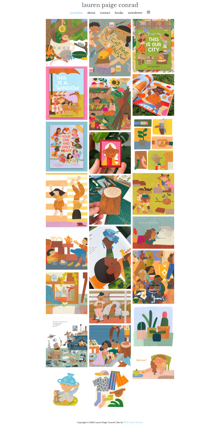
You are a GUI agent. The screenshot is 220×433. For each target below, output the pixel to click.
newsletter (135, 12)
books (119, 12)
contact (105, 12)
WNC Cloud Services (133, 422)
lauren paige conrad (110, 5)
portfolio (76, 12)
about (91, 12)
